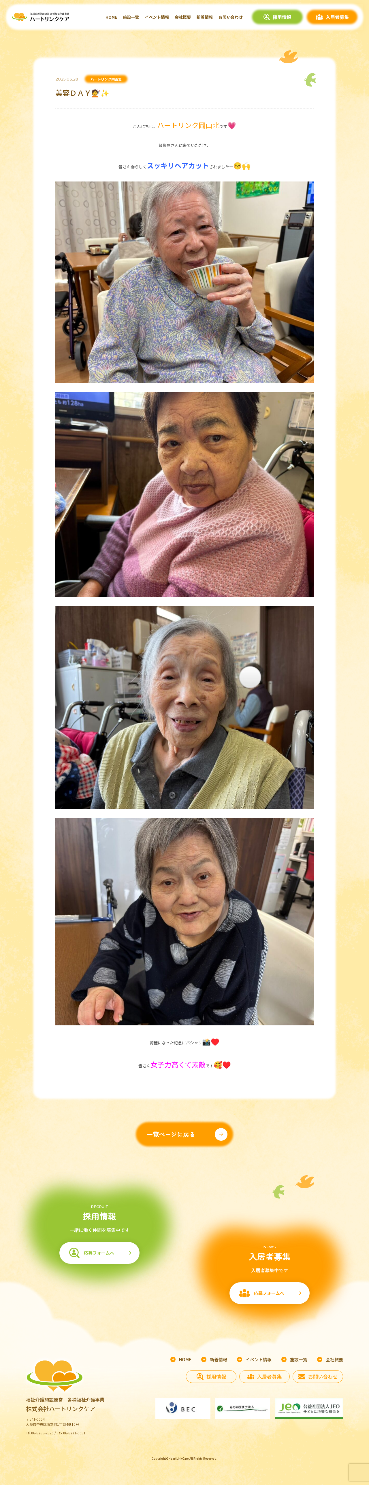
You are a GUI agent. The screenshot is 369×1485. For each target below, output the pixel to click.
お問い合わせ (231, 17)
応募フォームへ (99, 1253)
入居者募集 (337, 17)
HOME (111, 17)
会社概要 (183, 17)
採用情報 (282, 17)
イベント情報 (157, 17)
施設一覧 (131, 17)
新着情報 (205, 17)
